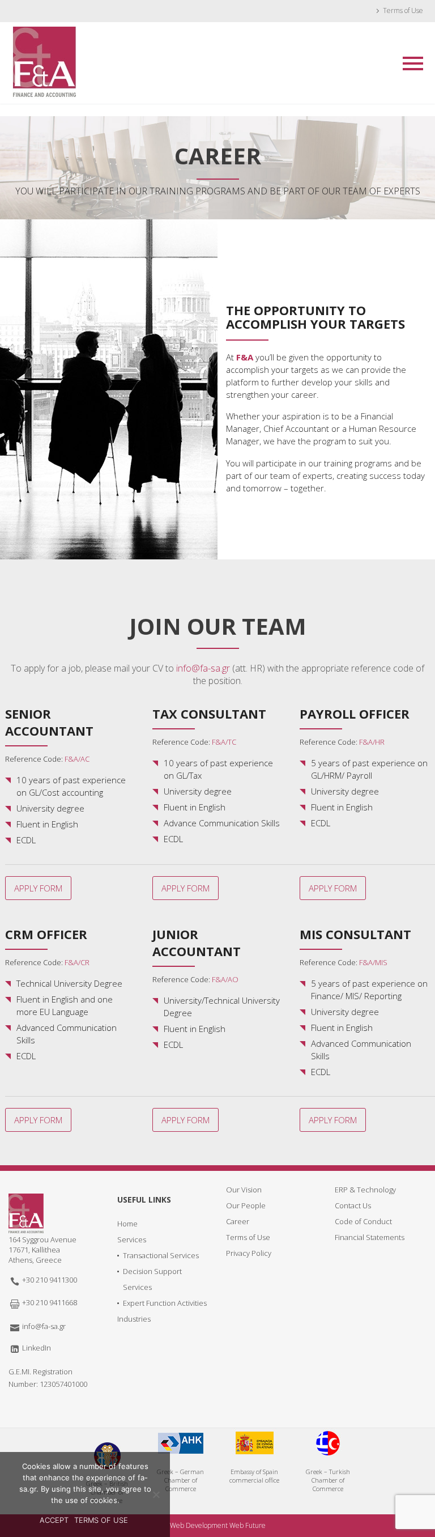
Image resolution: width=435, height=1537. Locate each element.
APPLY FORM (38, 888)
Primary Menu (413, 63)
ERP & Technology (365, 1189)
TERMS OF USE (101, 1520)
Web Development (199, 1525)
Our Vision (244, 1189)
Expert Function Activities (165, 1303)
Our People (246, 1205)
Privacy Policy (248, 1253)
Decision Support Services (152, 1279)
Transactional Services (161, 1255)
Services (131, 1239)
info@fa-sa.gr (203, 668)
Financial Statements (369, 1237)
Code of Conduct (363, 1221)
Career (237, 1221)
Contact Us (353, 1205)
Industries (134, 1319)
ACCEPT (54, 1520)
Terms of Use (403, 10)
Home (127, 1223)
